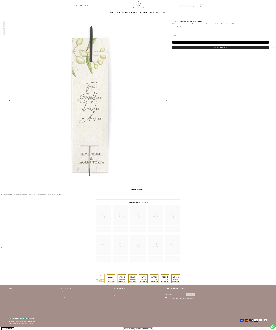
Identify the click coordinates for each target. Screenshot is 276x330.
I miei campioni (8, 328)
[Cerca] (185, 6)
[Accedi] (193, 6)
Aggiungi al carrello (220, 47)
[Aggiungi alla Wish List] (271, 47)
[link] (103, 229)
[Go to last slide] (9, 100)
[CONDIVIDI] (274, 47)
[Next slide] (166, 100)
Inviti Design (178, 26)
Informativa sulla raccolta (129, 328)
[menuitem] (3, 23)
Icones (31, 323)
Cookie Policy (20, 318)
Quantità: (174, 35)
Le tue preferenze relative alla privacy (141, 328)
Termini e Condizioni (29, 318)
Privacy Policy (13, 318)
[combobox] (183, 6)
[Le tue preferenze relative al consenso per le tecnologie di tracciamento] (1, 247)
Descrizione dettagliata (136, 189)
